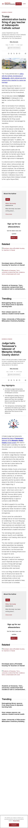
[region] (14, 821)
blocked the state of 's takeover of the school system (13, 441)
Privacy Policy (16, 820)
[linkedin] (11, 53)
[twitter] (14, 53)
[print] (25, 53)
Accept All (14, 824)
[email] (19, 53)
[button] (3, 4)
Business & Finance (7, 12)
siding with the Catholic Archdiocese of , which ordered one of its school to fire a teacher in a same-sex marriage (14, 78)
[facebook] (8, 53)
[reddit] (16, 53)
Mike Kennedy (14, 42)
